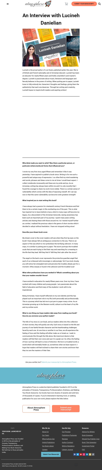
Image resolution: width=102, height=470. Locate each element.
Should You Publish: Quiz (91, 439)
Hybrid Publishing (48, 442)
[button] (99, 4)
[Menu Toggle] (8, 4)
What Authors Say (48, 439)
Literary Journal (67, 450)
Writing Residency (68, 446)
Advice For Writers (88, 432)
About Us (45, 432)
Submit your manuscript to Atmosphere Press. (59, 362)
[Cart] (66, 4)
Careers (44, 450)
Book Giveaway (87, 435)
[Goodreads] (90, 454)
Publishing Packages (69, 435)
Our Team (45, 435)
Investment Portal (88, 446)
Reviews (65, 439)
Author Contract (67, 442)
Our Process (66, 432)
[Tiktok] (93, 454)
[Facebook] (74, 454)
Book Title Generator (89, 442)
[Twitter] (77, 454)
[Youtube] (80, 454)
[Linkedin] (87, 454)
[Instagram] (84, 454)
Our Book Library (48, 446)
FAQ (83, 450)
